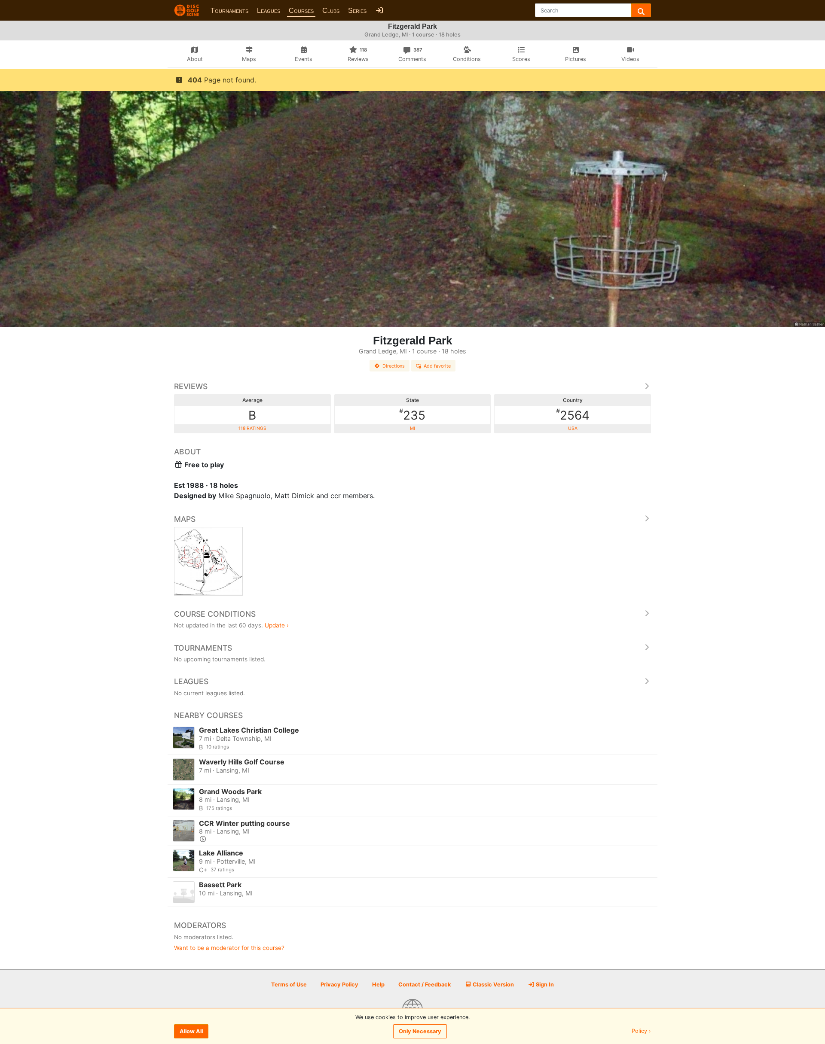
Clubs (330, 10)
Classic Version (492, 984)
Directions (393, 366)
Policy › (641, 1031)
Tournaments (229, 10)
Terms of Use (289, 984)
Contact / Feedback (424, 984)
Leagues (268, 10)
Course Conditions (215, 613)
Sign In (544, 984)
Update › (277, 625)
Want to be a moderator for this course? (229, 947)
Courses (301, 10)
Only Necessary (420, 1031)
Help (378, 984)
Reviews (191, 386)
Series (357, 10)
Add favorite (437, 366)
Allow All (191, 1031)
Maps (185, 519)
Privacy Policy (339, 984)
